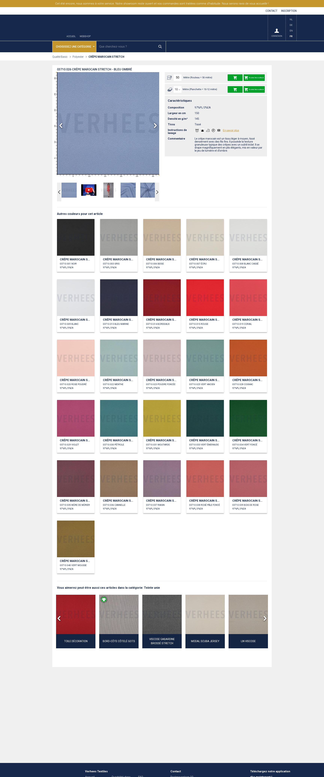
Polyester (78, 56)
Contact (272, 10)
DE (291, 25)
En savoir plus (231, 130)
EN (291, 30)
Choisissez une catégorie (73, 46)
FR (291, 36)
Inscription (289, 10)
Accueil (71, 36)
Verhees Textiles (44, 27)
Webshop (85, 36)
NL (291, 19)
